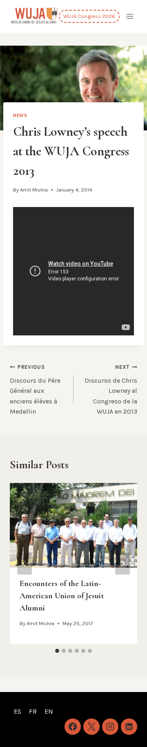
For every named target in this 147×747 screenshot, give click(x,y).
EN (49, 711)
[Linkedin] (129, 726)
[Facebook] (73, 726)
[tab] (57, 651)
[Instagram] (110, 726)
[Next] (122, 564)
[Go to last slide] (24, 564)
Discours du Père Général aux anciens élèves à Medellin (35, 389)
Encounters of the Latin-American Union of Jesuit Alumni (62, 596)
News (20, 115)
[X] (91, 726)
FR (33, 711)
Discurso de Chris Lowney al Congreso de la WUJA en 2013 (111, 389)
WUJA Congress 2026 (89, 16)
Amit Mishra (34, 190)
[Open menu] (129, 16)
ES (17, 711)
